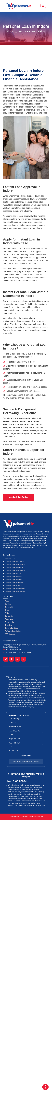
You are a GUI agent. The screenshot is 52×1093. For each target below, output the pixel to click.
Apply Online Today (18, 497)
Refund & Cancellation (13, 631)
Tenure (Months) (14, 743)
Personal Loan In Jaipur (13, 586)
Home (10, 31)
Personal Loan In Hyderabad (15, 571)
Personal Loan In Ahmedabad (15, 589)
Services (8, 604)
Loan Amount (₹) (14, 719)
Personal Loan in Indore (32, 31)
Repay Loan (9, 619)
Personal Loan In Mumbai (14, 568)
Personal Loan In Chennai (14, 583)
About (7, 601)
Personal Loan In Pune (13, 574)
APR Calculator (10, 634)
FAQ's (7, 613)
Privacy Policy (10, 622)
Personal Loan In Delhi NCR (15, 565)
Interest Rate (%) (14, 731)
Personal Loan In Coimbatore (15, 592)
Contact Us (9, 616)
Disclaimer (8, 625)
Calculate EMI (26, 756)
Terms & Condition (11, 628)
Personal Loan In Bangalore (14, 562)
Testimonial (9, 607)
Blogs (7, 610)
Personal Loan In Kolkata (13, 577)
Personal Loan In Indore (13, 580)
